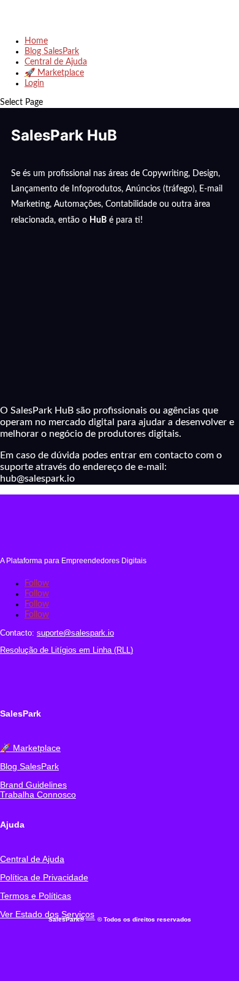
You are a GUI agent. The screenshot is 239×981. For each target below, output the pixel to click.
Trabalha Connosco (38, 794)
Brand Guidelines (33, 785)
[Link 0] (55, 22)
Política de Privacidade (44, 877)
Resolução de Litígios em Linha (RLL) (66, 650)
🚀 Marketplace (54, 73)
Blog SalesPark (52, 51)
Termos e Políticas (35, 896)
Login (34, 83)
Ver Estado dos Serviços (47, 914)
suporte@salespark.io (75, 632)
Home (36, 41)
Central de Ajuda (56, 62)
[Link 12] (27, 683)
